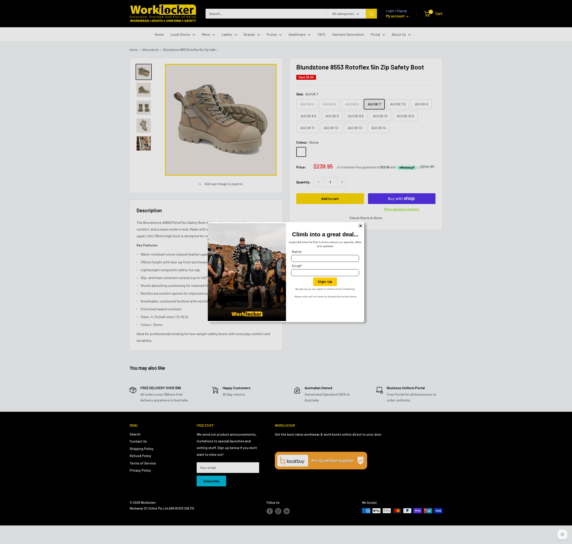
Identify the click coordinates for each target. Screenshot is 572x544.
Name (297, 252)
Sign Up (325, 282)
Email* (297, 266)
